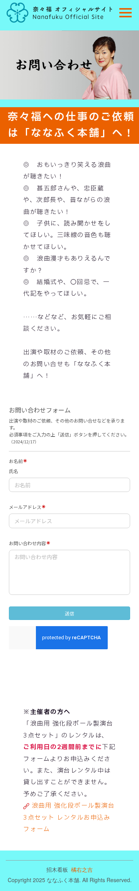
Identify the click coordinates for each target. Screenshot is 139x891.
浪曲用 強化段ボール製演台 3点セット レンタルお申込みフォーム (69, 817)
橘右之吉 (82, 869)
